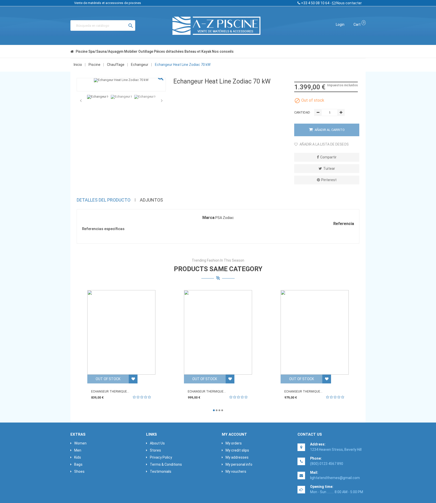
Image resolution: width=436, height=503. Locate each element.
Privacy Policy (161, 457)
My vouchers (236, 471)
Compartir (328, 157)
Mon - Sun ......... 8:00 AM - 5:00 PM (336, 492)
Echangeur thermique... (110, 391)
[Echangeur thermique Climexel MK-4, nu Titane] (218, 332)
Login (340, 24)
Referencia (343, 224)
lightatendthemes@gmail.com (335, 478)
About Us (157, 443)
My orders (234, 443)
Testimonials (160, 471)
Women (80, 443)
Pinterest (329, 180)
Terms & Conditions (166, 464)
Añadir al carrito (329, 130)
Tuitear (329, 168)
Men (77, 450)
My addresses (237, 457)
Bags (78, 464)
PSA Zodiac (224, 218)
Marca (208, 218)
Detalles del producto (103, 200)
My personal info (239, 464)
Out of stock (108, 379)
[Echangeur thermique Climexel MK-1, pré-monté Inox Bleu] (315, 332)
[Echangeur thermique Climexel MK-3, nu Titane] (121, 332)
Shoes (79, 471)
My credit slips (237, 450)
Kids (77, 457)
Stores (155, 450)
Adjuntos (151, 200)
